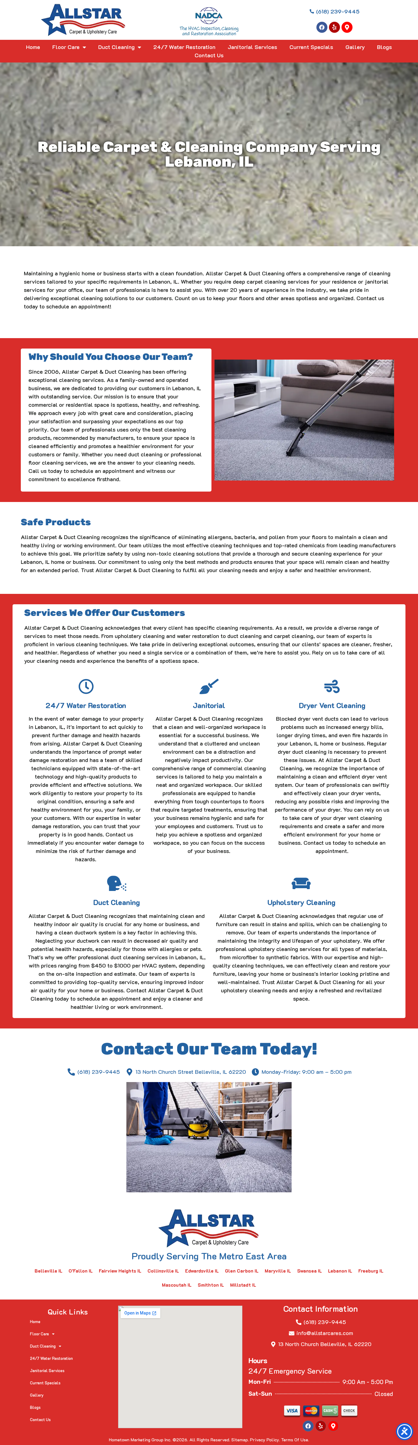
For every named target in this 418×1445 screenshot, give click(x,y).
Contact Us (209, 55)
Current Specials (311, 47)
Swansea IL (309, 1271)
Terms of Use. (295, 1440)
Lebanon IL (340, 1271)
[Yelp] (334, 27)
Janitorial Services (252, 47)
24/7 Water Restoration (184, 47)
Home (33, 47)
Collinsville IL (163, 1271)
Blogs (384, 47)
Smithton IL (211, 1285)
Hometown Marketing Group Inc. (140, 1440)
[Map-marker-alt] (347, 27)
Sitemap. (240, 1440)
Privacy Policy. (265, 1440)
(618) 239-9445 (325, 1322)
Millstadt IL (243, 1285)
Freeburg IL (370, 1271)
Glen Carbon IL (242, 1271)
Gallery (355, 47)
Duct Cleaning (116, 47)
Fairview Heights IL (120, 1271)
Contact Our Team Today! (209, 1049)
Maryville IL (278, 1271)
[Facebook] (321, 27)
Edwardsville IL (202, 1271)
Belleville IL (48, 1271)
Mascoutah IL (177, 1285)
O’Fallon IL (81, 1271)
